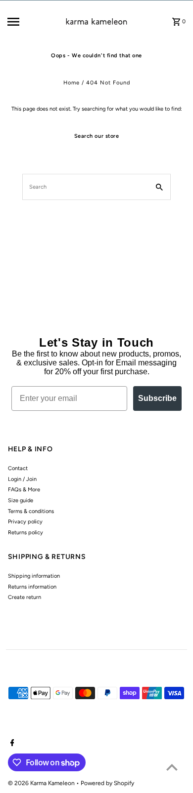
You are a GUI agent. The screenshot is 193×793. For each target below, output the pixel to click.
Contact (18, 468)
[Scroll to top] (172, 767)
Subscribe (157, 398)
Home (71, 82)
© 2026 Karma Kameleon (42, 783)
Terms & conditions (31, 511)
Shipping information (34, 576)
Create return (24, 597)
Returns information (32, 587)
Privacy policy (25, 521)
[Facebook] (11, 743)
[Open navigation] (24, 21)
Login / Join (22, 479)
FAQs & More (24, 489)
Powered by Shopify (107, 783)
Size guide (20, 500)
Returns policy (25, 532)
